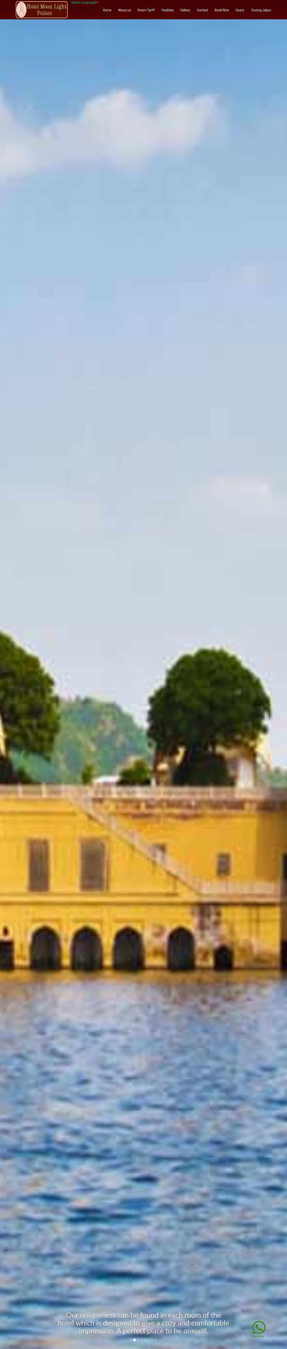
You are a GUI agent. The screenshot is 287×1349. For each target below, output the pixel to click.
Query (240, 10)
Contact (202, 10)
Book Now (222, 10)
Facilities (168, 10)
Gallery (185, 10)
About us (124, 10)
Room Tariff (146, 10)
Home (107, 10)
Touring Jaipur (261, 10)
